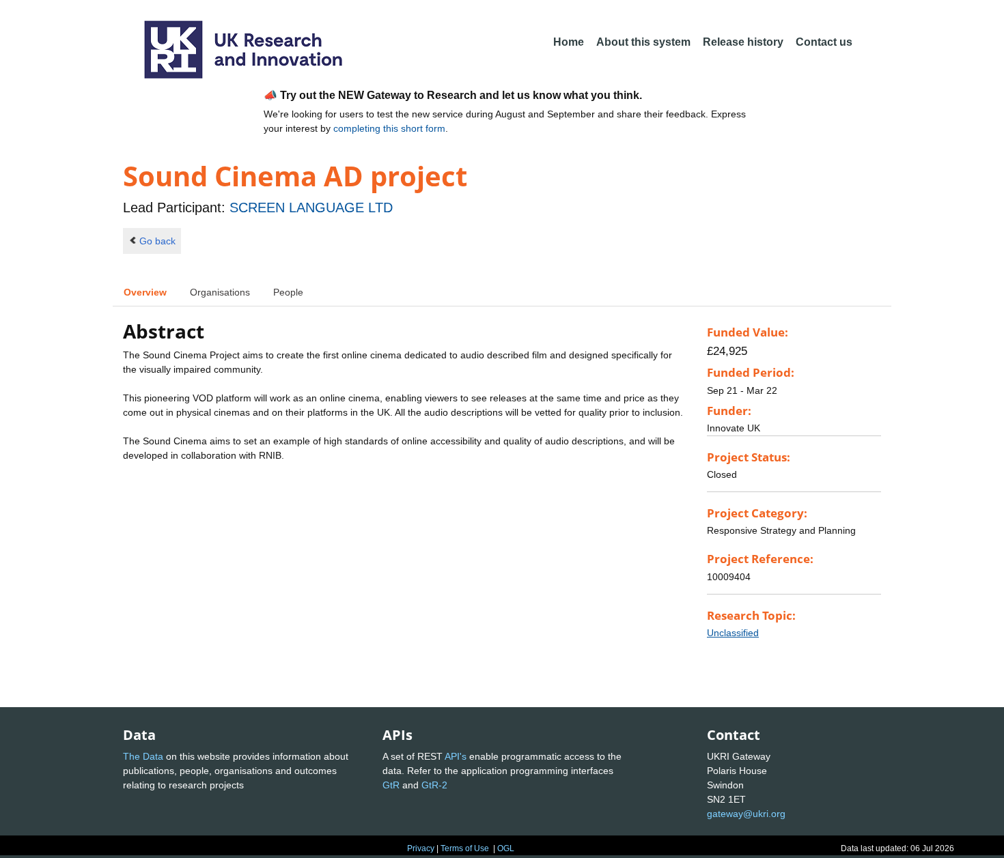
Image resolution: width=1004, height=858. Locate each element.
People (288, 292)
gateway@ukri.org (746, 813)
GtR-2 (434, 785)
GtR (391, 785)
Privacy (420, 848)
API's (455, 756)
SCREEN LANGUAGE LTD (311, 207)
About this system (643, 42)
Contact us (824, 42)
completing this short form (389, 128)
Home (568, 42)
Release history (743, 42)
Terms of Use (465, 848)
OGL (505, 848)
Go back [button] (157, 240)
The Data (143, 756)
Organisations (220, 292)
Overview (145, 292)
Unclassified (733, 632)
